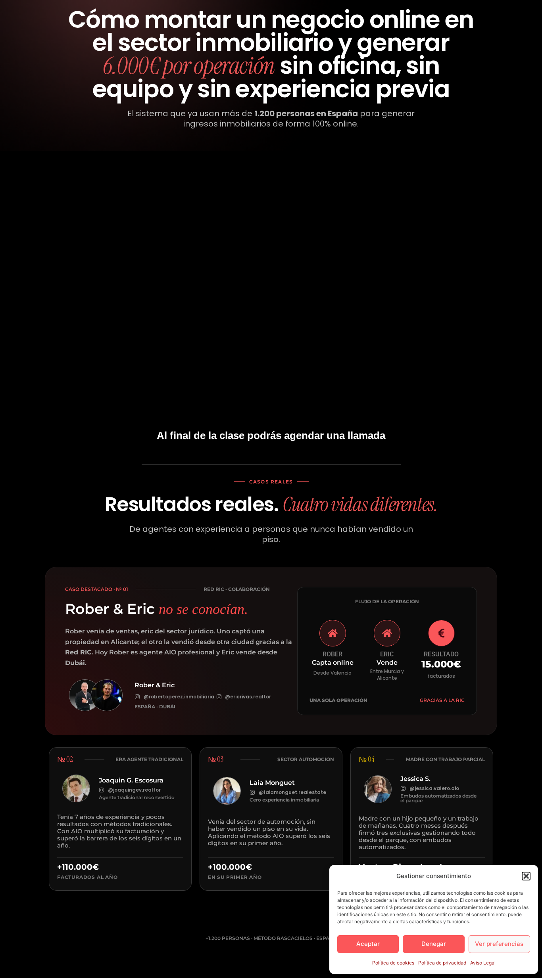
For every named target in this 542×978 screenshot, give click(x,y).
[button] (526, 876)
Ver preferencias (499, 943)
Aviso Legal (483, 963)
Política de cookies (393, 963)
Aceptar (368, 943)
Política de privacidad (442, 963)
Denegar (433, 943)
